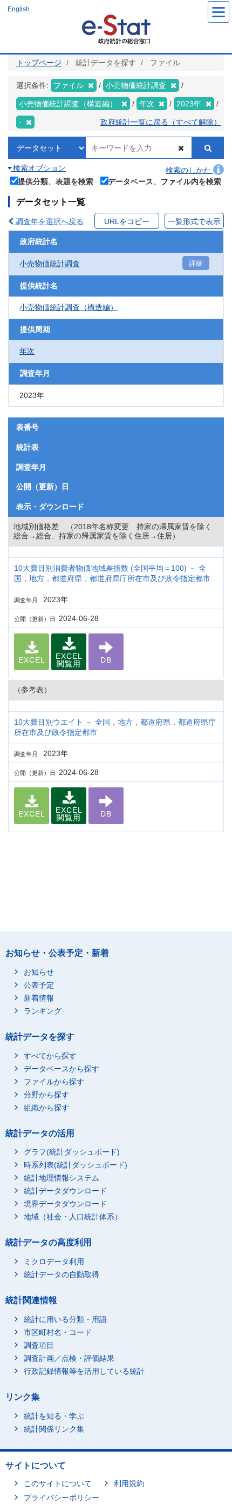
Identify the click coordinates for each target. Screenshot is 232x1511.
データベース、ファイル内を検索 (164, 181)
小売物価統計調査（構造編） (68, 307)
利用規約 (129, 1483)
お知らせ (39, 972)
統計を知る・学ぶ (54, 1416)
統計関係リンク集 (54, 1429)
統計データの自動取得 (61, 1274)
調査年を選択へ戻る (48, 221)
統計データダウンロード (65, 1191)
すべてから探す (50, 1056)
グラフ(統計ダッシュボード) (72, 1152)
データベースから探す (61, 1068)
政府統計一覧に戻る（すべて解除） (160, 122)
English (19, 9)
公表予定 (39, 985)
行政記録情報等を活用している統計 (84, 1371)
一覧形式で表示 (194, 221)
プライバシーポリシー (61, 1497)
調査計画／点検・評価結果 (69, 1358)
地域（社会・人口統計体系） (73, 1216)
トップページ (39, 62)
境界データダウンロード (65, 1204)
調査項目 (39, 1345)
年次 (27, 351)
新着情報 (39, 998)
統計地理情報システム (61, 1178)
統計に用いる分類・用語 (65, 1319)
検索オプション (38, 168)
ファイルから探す (54, 1081)
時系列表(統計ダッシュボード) (75, 1165)
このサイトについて (58, 1483)
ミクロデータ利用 (54, 1261)
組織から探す (46, 1107)
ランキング (43, 1011)
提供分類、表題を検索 (55, 181)
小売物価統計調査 (49, 263)
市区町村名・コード (58, 1332)
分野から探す (46, 1094)
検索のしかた (189, 170)
